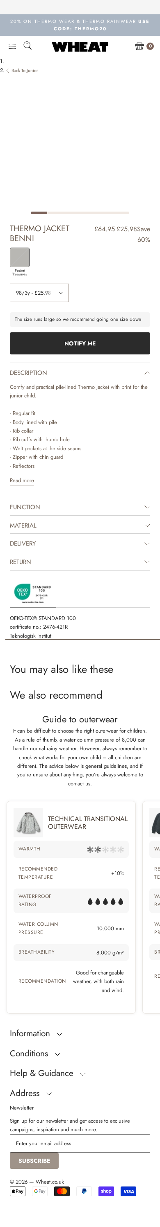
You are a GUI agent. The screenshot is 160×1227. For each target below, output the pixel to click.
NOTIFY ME (80, 343)
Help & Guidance (43, 1073)
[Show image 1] (39, 213)
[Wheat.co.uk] (80, 46)
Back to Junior (24, 70)
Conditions (30, 1053)
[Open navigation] (12, 46)
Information (31, 1033)
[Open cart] (139, 46)
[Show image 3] (72, 213)
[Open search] (27, 47)
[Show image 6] (121, 213)
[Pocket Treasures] (20, 257)
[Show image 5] (104, 213)
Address (26, 1093)
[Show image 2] (55, 213)
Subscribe (34, 1161)
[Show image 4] (88, 213)
